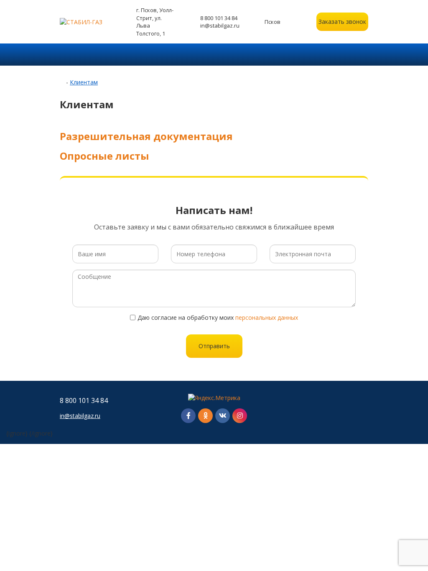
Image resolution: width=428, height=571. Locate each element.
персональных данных (266, 317)
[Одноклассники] (205, 415)
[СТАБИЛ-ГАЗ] (86, 22)
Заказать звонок (342, 21)
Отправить (214, 346)
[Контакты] (365, 408)
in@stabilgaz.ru (219, 25)
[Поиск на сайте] (365, 54)
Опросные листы (104, 156)
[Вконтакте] (222, 415)
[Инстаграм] (239, 415)
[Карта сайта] (350, 408)
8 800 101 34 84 (218, 18)
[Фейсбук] (188, 415)
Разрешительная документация (146, 136)
